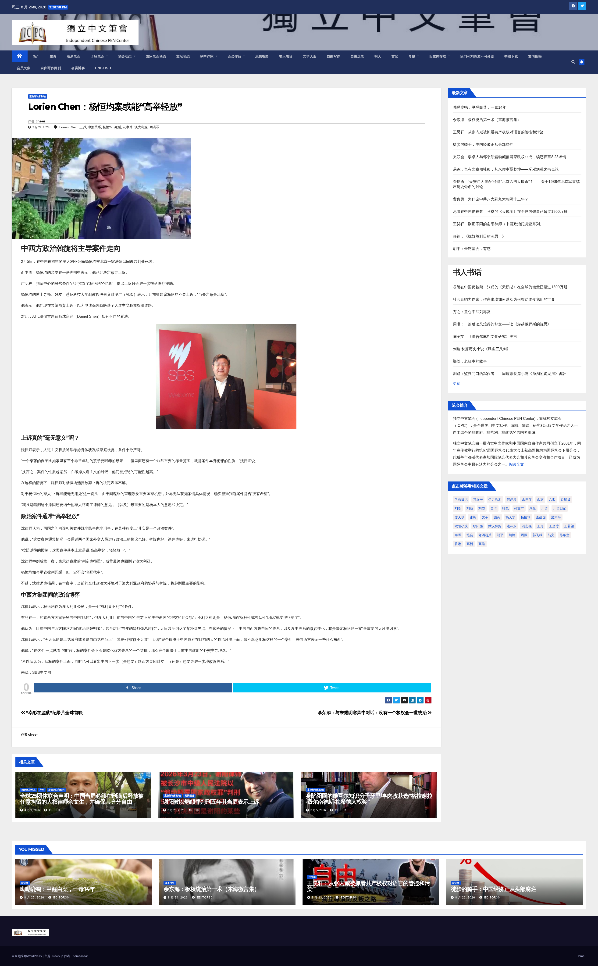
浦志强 (527, 526)
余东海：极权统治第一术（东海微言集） (487, 120)
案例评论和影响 (37, 96)
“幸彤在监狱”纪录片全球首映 (54, 712)
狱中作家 (207, 56)
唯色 (505, 508)
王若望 (569, 526)
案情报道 (189, 795)
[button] (573, 62)
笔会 (469, 535)
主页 (53, 56)
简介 (36, 56)
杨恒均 (108, 127)
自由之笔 (357, 56)
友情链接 (535, 56)
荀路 (512, 535)
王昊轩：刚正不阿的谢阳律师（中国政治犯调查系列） (498, 224)
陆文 (551, 535)
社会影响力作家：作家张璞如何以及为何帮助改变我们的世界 (504, 299)
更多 (456, 383)
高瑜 (481, 544)
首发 (395, 56)
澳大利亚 (141, 127)
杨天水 (510, 517)
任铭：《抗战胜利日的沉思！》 (479, 236)
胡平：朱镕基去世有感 (472, 249)
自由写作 (333, 56)
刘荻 (469, 508)
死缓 (117, 127)
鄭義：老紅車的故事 (470, 361)
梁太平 (556, 517)
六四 (552, 499)
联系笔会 (73, 56)
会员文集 (23, 68)
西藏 (524, 535)
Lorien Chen (68, 127)
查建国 (541, 517)
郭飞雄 (537, 535)
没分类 (24, 883)
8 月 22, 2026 (465, 897)
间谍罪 (154, 127)
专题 (412, 56)
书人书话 (286, 56)
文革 (485, 517)
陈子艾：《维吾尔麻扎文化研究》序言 (485, 337)
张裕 (473, 517)
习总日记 (461, 499)
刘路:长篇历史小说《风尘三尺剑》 (482, 349)
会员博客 (78, 68)
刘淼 (458, 508)
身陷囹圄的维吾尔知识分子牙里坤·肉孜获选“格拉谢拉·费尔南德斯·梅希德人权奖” (369, 798)
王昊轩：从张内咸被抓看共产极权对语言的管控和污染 (498, 132)
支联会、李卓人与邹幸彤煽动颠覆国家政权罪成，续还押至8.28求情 (509, 157)
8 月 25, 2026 (34, 897)
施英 (497, 517)
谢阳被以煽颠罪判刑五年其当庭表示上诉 (211, 801)
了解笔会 (98, 56)
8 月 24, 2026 (178, 897)
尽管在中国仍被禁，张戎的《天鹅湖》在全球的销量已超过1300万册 (510, 212)
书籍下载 (511, 56)
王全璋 (554, 526)
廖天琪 (459, 517)
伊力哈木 (494, 499)
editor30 (60, 897)
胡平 (500, 535)
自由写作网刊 (51, 68)
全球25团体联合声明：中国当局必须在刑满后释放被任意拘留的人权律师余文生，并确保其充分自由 (81, 798)
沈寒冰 (128, 127)
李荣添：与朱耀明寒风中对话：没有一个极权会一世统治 (373, 712)
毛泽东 (511, 526)
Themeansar (79, 956)
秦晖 (458, 535)
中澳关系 (94, 127)
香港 (458, 544)
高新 (469, 544)
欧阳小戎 (461, 526)
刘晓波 (566, 499)
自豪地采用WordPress (27, 956)
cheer (40, 121)
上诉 (82, 127)
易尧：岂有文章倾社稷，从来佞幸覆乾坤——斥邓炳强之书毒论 (506, 169)
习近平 (478, 499)
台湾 (493, 508)
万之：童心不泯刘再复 (472, 312)
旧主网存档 (438, 56)
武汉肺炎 (494, 526)
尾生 (532, 508)
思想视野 (262, 56)
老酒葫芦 (484, 535)
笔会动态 (125, 56)
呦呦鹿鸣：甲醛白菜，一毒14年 (479, 107)
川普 (544, 508)
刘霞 (481, 508)
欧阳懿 (478, 526)
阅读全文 (516, 464)
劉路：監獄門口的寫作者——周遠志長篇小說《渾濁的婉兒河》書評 (509, 374)
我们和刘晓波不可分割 (477, 56)
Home (580, 956)
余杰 (540, 499)
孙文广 (519, 508)
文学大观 (310, 56)
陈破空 (565, 535)
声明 (41, 789)
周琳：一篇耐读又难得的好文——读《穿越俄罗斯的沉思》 (502, 324)
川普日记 (559, 508)
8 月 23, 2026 (321, 897)
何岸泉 (511, 499)
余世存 (527, 499)
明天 (377, 56)
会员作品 (235, 56)
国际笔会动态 (156, 56)
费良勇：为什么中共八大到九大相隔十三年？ (491, 199)
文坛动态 (183, 56)
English (103, 68)
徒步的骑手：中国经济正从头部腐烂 (483, 144)
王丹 (540, 526)
